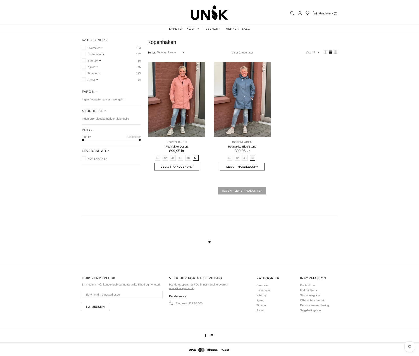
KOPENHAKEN (177, 142)
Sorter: (151, 52)
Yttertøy (261, 295)
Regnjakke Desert (176, 146)
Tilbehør (261, 305)
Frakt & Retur (308, 290)
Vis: (308, 52)
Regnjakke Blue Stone (242, 146)
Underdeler (263, 290)
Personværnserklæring (314, 305)
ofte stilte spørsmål (181, 288)
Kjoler (260, 300)
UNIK (209, 13)
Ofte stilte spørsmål (312, 300)
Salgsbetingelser (310, 310)
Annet (260, 310)
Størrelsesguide (310, 295)
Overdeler (262, 285)
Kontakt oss (307, 285)
